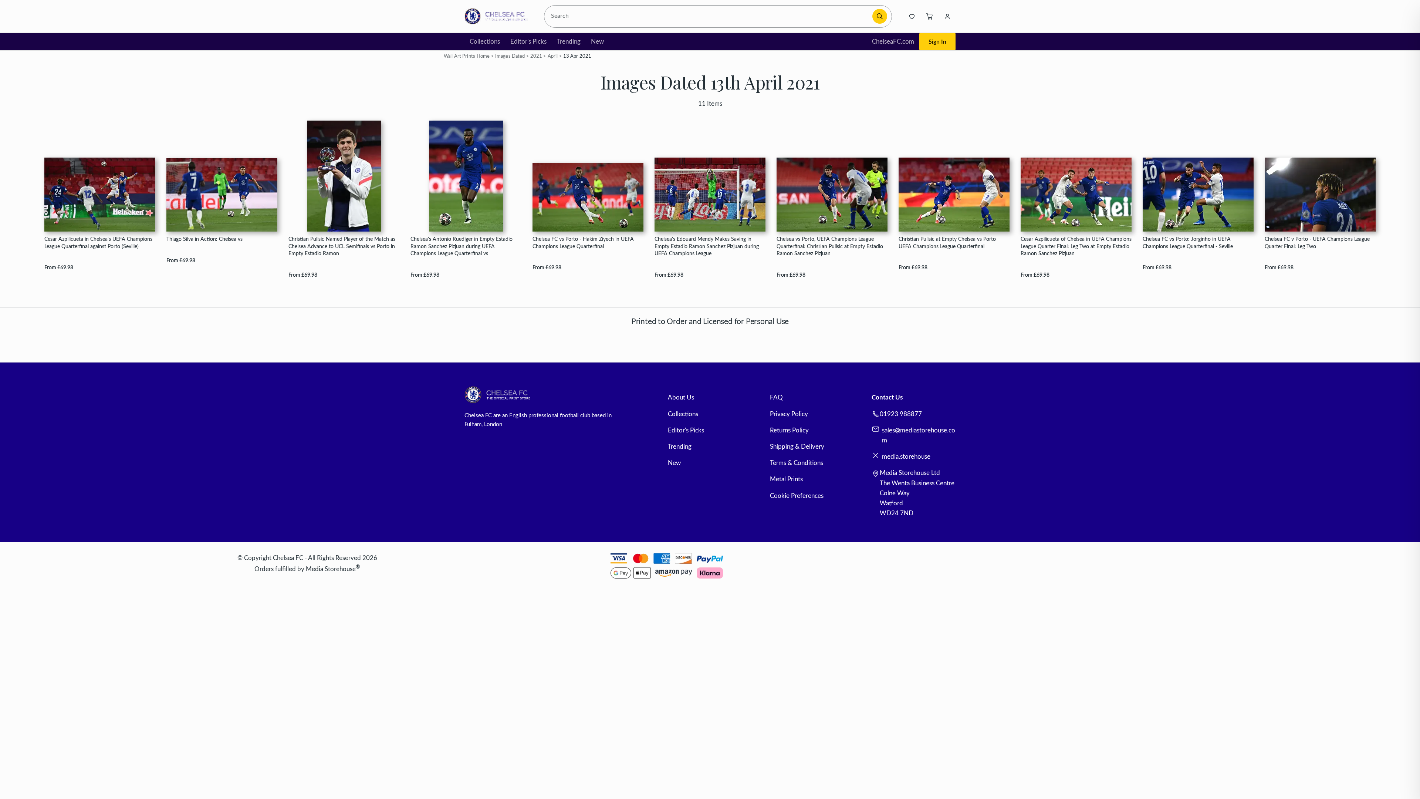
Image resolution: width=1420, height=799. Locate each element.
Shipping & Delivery (797, 447)
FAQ (776, 397)
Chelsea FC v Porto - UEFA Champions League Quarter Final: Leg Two (1317, 242)
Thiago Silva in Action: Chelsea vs (204, 239)
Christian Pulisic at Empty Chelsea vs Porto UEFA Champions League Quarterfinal (947, 242)
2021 (536, 56)
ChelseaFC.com (893, 41)
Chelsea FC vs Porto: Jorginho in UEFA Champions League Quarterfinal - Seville (1188, 242)
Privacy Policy (789, 414)
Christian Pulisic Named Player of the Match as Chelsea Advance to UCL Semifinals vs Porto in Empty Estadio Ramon (341, 246)
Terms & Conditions (796, 463)
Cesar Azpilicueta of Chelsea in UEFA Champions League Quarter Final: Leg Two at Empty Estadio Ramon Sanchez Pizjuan (1076, 246)
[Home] (498, 16)
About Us (681, 397)
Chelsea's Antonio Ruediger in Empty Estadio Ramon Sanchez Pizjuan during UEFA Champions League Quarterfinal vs (461, 246)
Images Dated (510, 56)
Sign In (937, 42)
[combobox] (709, 16)
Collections (485, 41)
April (553, 56)
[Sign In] (947, 16)
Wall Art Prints (459, 56)
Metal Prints (786, 479)
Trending (569, 41)
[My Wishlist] (912, 16)
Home (483, 56)
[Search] (879, 16)
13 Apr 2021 (577, 56)
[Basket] (930, 16)
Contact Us (887, 397)
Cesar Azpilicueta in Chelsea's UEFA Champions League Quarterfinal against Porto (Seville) (98, 242)
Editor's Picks (528, 41)
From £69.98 (58, 267)
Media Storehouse (331, 569)
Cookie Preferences (797, 496)
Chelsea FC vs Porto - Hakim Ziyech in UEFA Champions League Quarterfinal (583, 242)
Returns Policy (789, 430)
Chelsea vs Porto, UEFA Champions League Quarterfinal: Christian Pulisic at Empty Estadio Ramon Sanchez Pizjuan (830, 246)
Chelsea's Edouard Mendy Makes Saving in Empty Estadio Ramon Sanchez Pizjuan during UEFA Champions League (707, 246)
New (597, 41)
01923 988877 (901, 414)
